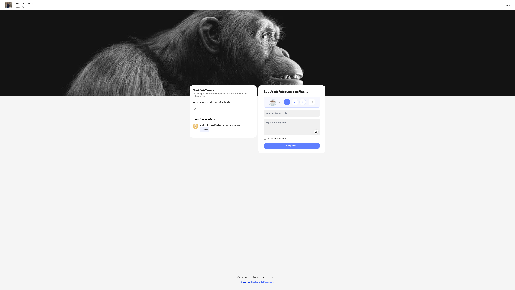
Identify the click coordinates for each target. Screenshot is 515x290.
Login (507, 5)
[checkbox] (274, 138)
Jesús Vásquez (24, 3)
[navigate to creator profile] (8, 5)
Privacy (254, 277)
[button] (501, 5)
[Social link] (194, 109)
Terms (265, 277)
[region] (291, 119)
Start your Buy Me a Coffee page (256, 282)
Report (274, 277)
